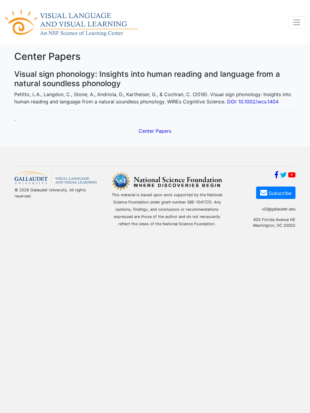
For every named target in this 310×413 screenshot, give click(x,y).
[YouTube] (291, 176)
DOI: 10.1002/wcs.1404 (253, 102)
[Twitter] (283, 176)
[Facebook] (276, 176)
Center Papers (155, 131)
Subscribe (279, 193)
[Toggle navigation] (296, 22)
